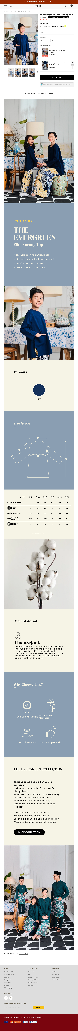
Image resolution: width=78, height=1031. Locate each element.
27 (59, 524)
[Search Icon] (11, 6)
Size (46, 30)
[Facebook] (6, 998)
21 (45, 524)
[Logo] (39, 6)
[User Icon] (65, 6)
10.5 (38, 503)
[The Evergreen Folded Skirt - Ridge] (45, 52)
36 (67, 508)
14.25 (45, 519)
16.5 (67, 513)
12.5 (52, 503)
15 (30, 524)
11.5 (45, 503)
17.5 (59, 519)
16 (52, 519)
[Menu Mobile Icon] (5, 6)
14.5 (67, 503)
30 (45, 508)
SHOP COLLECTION (29, 832)
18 (37, 524)
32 (52, 508)
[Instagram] (11, 998)
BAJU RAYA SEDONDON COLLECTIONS (39, 1)
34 (59, 508)
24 (52, 524)
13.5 (59, 503)
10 (30, 503)
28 (38, 508)
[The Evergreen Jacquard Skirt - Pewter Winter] (45, 65)
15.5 (59, 513)
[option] (21, 39)
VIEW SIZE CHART (48, 30)
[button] (43, 20)
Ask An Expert (24, 953)
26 (30, 508)
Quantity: (43, 38)
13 (37, 519)
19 (67, 519)
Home (6, 11)
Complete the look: (45, 45)
